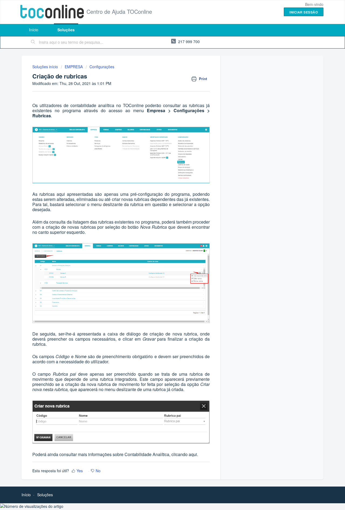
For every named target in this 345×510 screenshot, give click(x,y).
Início (33, 29)
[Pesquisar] (33, 42)
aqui (193, 454)
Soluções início (45, 66)
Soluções (66, 29)
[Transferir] (162, 188)
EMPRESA (74, 66)
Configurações (101, 66)
